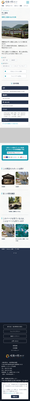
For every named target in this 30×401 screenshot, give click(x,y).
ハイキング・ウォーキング (19, 66)
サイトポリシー (15, 350)
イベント (26, 5)
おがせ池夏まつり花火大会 (11, 123)
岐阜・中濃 (5, 60)
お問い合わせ (15, 341)
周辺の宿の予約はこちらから (14, 152)
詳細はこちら (5, 224)
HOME (3, 249)
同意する (15, 396)
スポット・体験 (18, 5)
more (3, 172)
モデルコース (9, 5)
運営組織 (15, 345)
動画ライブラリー (15, 336)
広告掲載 (15, 348)
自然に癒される (6, 66)
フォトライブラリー (15, 331)
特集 (3, 5)
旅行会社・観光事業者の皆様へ (15, 326)
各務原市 (13, 60)
